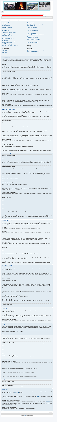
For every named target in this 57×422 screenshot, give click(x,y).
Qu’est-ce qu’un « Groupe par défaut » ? (31, 26)
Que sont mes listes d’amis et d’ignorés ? (31, 33)
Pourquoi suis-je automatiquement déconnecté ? (7, 27)
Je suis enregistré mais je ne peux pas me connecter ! (7, 24)
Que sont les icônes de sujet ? (5, 54)
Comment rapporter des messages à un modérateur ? (7, 44)
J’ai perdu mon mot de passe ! (5, 26)
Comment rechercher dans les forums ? (31, 36)
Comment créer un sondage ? (5, 40)
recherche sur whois (47, 401)
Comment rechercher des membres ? (31, 38)
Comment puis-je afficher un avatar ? (6, 34)
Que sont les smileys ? (4, 50)
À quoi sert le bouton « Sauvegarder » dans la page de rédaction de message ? (10, 45)
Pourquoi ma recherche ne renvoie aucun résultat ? (32, 37)
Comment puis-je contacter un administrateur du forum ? (33, 51)
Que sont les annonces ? (4, 52)
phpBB (43, 131)
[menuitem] (2, 16)
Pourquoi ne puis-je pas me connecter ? (6, 25)
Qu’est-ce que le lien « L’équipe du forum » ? (32, 27)
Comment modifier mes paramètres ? (6, 30)
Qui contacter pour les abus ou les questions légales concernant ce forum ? (35, 50)
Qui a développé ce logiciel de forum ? (31, 49)
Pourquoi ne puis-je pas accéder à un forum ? (7, 42)
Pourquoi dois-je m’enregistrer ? (5, 22)
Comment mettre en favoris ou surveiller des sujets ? (33, 42)
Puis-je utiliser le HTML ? (4, 49)
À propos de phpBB (16, 392)
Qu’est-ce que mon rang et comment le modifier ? (7, 35)
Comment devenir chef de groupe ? (31, 25)
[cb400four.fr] (8, 4)
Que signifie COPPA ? (4, 23)
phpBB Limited (21, 391)
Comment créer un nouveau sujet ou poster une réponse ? (8, 38)
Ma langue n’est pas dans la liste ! (5, 33)
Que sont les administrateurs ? (30, 22)
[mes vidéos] (2, 11)
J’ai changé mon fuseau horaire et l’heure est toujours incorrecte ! (9, 32)
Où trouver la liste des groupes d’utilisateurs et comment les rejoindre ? (35, 24)
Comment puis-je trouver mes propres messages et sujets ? (33, 39)
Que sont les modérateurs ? (30, 23)
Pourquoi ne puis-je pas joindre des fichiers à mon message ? (8, 43)
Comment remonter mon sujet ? (5, 46)
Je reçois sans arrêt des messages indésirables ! (32, 30)
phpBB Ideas (38, 396)
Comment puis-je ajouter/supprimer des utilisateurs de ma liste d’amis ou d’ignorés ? (36, 34)
